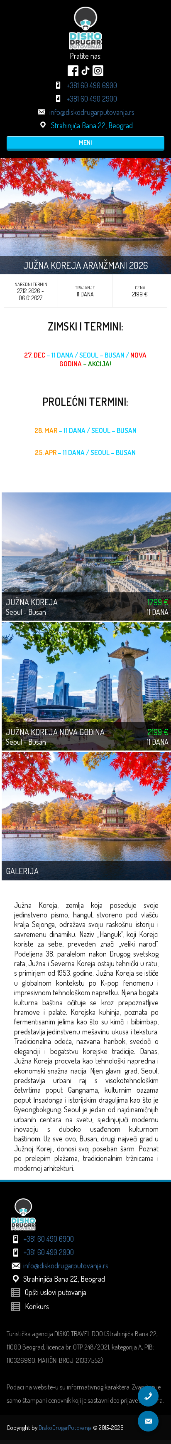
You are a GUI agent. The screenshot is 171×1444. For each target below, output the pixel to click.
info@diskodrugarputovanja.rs (91, 112)
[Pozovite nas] (148, 1396)
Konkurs (37, 1306)
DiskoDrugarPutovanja (65, 1428)
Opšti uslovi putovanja (55, 1292)
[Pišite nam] (148, 1421)
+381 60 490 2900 (91, 98)
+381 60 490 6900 (91, 85)
